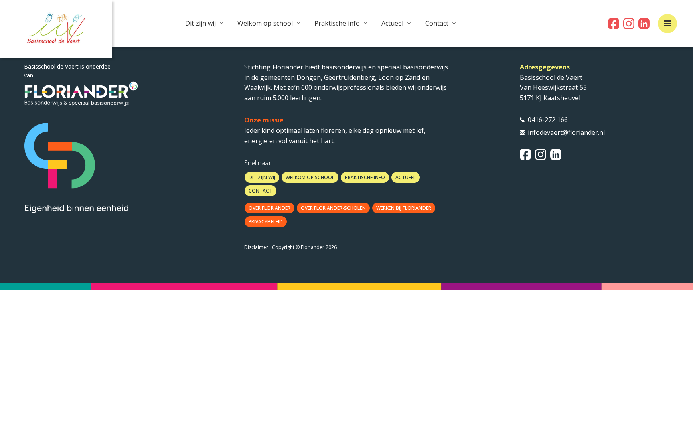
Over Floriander (269, 208)
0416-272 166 (548, 119)
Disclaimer (256, 247)
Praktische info (337, 23)
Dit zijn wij (200, 23)
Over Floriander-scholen (333, 208)
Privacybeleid (266, 221)
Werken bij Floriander (403, 208)
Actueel (392, 23)
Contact (436, 23)
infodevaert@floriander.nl (566, 132)
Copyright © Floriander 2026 (304, 247)
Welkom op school (265, 23)
